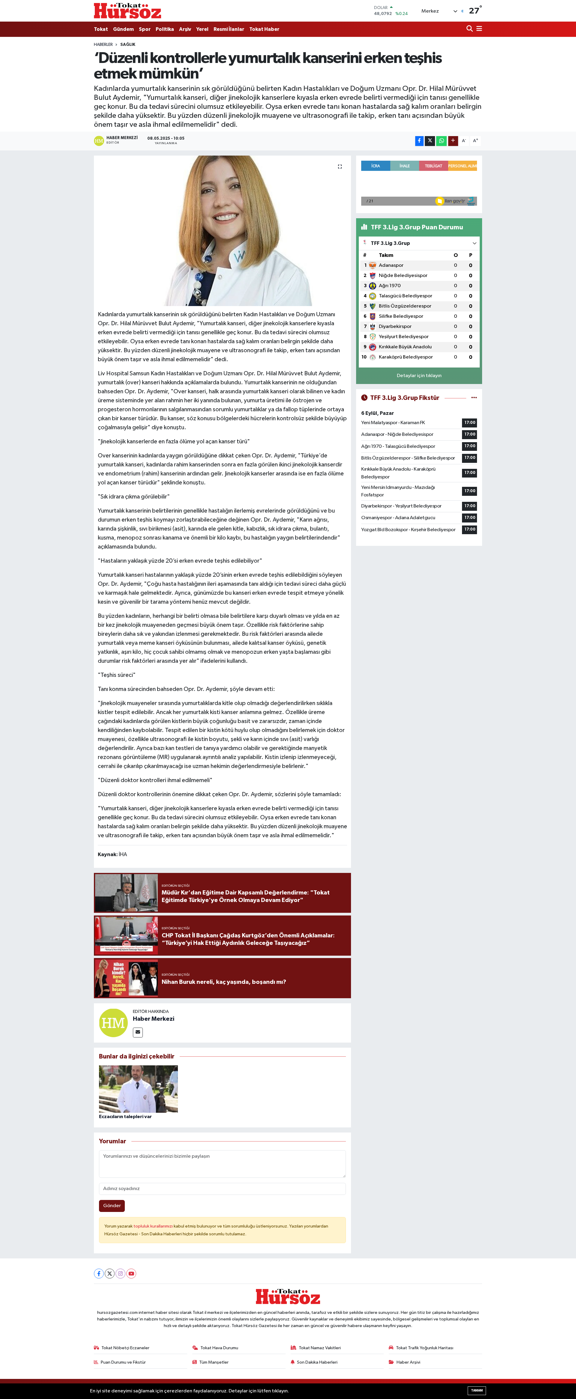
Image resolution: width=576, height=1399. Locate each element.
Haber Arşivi (408, 1362)
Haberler (103, 45)
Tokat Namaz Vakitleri (320, 1348)
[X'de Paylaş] (430, 141)
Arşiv (185, 29)
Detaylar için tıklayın (419, 375)
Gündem (123, 29)
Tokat (101, 29)
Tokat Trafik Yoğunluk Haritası (424, 1348)
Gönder (112, 1205)
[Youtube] (131, 1273)
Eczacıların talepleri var (125, 1116)
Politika (165, 29)
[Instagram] (120, 1273)
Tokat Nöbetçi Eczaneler (125, 1348)
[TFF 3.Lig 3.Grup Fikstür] (474, 397)
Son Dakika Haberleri (317, 1362)
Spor (145, 29)
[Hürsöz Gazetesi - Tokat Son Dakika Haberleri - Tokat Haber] (127, 10)
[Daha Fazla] (453, 141)
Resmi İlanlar (229, 29)
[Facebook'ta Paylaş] (419, 141)
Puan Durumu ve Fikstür (123, 1362)
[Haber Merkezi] (113, 1022)
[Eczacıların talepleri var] (138, 1088)
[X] (110, 1273)
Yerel (202, 29)
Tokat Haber (264, 29)
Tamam (477, 1390)
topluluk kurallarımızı (154, 1226)
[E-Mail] (138, 1032)
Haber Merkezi (153, 1019)
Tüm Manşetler (214, 1362)
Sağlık (127, 45)
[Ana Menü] (478, 29)
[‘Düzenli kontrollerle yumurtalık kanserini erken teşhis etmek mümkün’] (222, 231)
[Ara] (470, 29)
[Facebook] (99, 1273)
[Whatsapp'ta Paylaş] (441, 141)
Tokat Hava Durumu (219, 1348)
